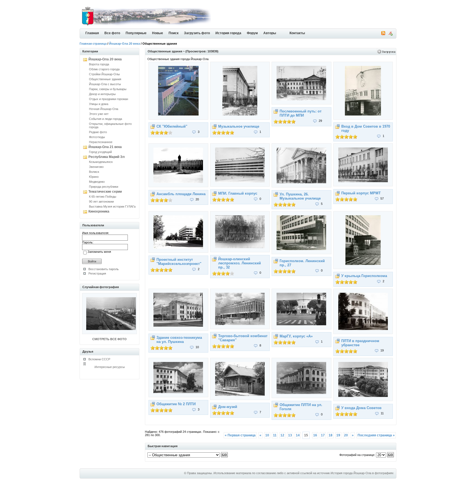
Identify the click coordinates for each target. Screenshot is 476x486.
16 (315, 435)
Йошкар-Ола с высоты (105, 84)
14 (298, 435)
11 (275, 435)
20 (346, 435)
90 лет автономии (101, 201)
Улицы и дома (98, 104)
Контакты (297, 33)
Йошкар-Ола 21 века (105, 147)
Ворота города (99, 64)
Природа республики (103, 186)
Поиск (173, 33)
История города (228, 33)
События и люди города (105, 118)
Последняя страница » (376, 435)
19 (338, 435)
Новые (157, 33)
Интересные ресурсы (109, 367)
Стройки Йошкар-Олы (104, 74)
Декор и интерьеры (102, 94)
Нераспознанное (100, 142)
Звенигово (96, 166)
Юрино (94, 176)
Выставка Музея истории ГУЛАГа (112, 206)
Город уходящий (100, 152)
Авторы (269, 33)
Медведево (97, 181)
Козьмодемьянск (101, 161)
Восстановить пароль (103, 269)
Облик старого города (104, 69)
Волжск (94, 171)
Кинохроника (98, 211)
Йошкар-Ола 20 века (124, 43)
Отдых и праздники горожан (108, 99)
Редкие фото (98, 132)
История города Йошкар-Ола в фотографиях (362, 473)
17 (323, 435)
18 (330, 435)
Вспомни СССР (99, 359)
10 (267, 435)
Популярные (136, 33)
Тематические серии (105, 192)
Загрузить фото (197, 33)
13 (290, 435)
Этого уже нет (99, 114)
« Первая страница (240, 435)
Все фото (112, 33)
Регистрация (97, 273)
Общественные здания (105, 79)
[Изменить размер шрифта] (390, 34)
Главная (92, 33)
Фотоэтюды (97, 137)
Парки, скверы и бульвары (107, 89)
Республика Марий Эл (106, 157)
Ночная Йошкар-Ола (103, 109)
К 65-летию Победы (102, 196)
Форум (252, 33)
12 (282, 435)
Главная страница (93, 43)
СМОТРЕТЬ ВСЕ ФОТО (109, 339)
